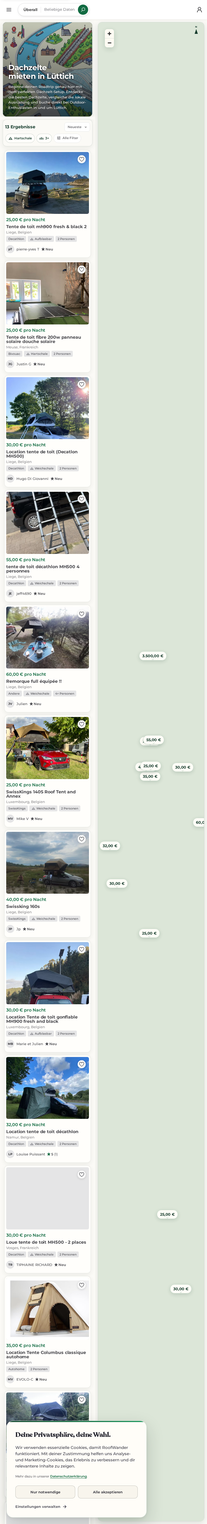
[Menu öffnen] (9, 9)
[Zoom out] (109, 42)
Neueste (74, 127)
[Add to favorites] (82, 159)
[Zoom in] (109, 33)
